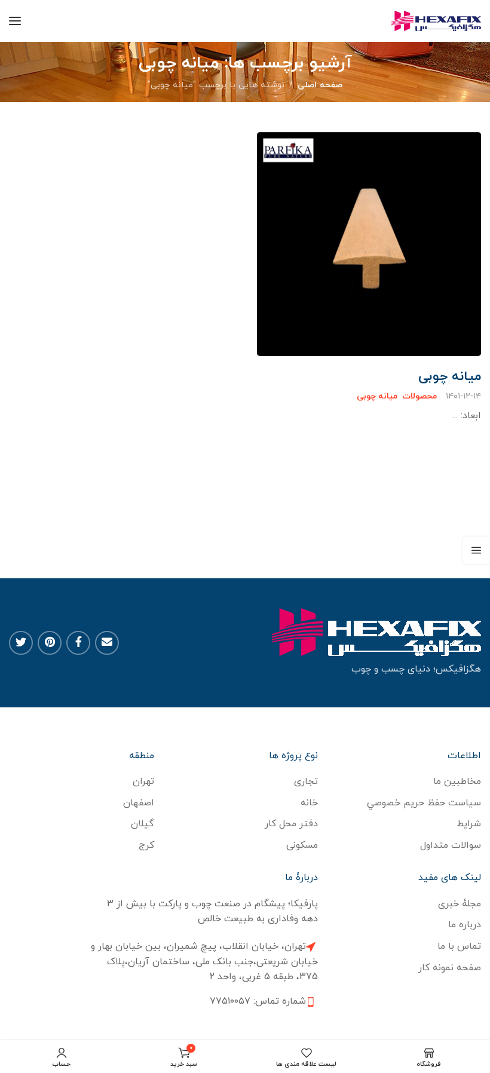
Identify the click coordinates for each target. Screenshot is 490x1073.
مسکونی (302, 845)
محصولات (419, 397)
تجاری (306, 781)
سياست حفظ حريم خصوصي (424, 803)
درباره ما (464, 924)
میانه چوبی (449, 377)
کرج (146, 845)
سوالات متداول (450, 845)
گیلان (142, 823)
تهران (143, 781)
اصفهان (138, 803)
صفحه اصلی (320, 85)
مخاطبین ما (457, 781)
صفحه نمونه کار (449, 967)
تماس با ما (459, 946)
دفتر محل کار (291, 823)
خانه (309, 803)
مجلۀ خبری (459, 903)
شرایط (469, 823)
